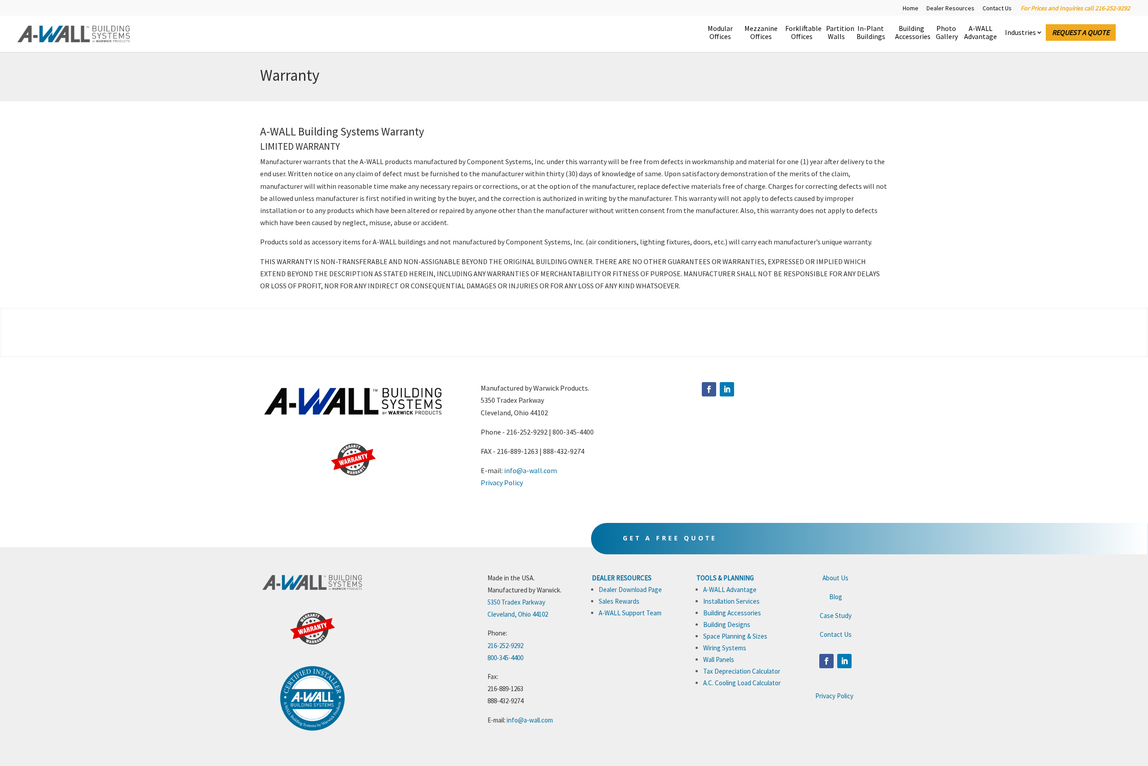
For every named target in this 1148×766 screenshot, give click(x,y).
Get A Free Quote (670, 538)
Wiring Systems (724, 648)
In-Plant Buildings (871, 33)
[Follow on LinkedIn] (727, 389)
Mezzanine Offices (760, 33)
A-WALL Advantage (980, 33)
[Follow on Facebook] (709, 389)
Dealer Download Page (630, 589)
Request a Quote (1080, 32)
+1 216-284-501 (507, 732)
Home (910, 8)
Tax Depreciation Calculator (741, 671)
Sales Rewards (619, 601)
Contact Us (997, 8)
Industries (1020, 33)
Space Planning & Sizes (735, 636)
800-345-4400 (505, 657)
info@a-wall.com (530, 470)
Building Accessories (911, 33)
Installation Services (731, 601)
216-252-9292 (505, 645)
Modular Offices (720, 33)
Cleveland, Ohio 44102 (517, 614)
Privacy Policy (502, 482)
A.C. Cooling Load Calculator (742, 683)
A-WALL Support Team (630, 613)
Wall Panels (718, 659)
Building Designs (726, 624)
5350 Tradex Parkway (516, 602)
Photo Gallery (946, 33)
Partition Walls (836, 33)
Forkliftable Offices (801, 33)
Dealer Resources (950, 8)
